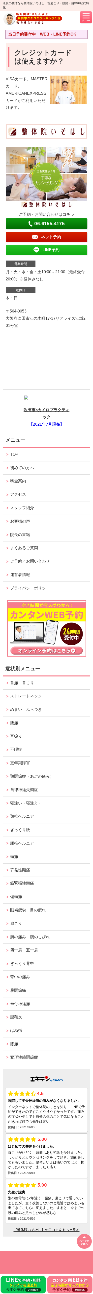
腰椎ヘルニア (22, 843)
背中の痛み (20, 977)
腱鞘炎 (16, 1017)
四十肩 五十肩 (24, 950)
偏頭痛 (16, 896)
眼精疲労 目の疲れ (28, 910)
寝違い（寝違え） (26, 803)
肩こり (16, 923)
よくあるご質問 (24, 548)
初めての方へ (22, 468)
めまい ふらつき (26, 709)
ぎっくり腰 (22, 830)
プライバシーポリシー (30, 588)
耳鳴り (16, 736)
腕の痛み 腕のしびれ (30, 937)
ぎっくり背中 (24, 963)
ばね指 (16, 1030)
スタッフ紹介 (22, 508)
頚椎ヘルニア (22, 816)
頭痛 (14, 856)
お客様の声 (20, 521)
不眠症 (16, 749)
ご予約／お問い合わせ (30, 561)
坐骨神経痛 (20, 1004)
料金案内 (18, 481)
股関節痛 (18, 990)
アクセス (18, 494)
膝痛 (14, 1044)
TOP (14, 454)
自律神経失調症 (24, 790)
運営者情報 (20, 575)
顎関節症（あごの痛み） (32, 776)
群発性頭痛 (20, 870)
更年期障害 (20, 763)
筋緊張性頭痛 (22, 883)
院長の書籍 (20, 535)
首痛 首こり (22, 683)
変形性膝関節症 (24, 1057)
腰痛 (14, 723)
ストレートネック (26, 696)
